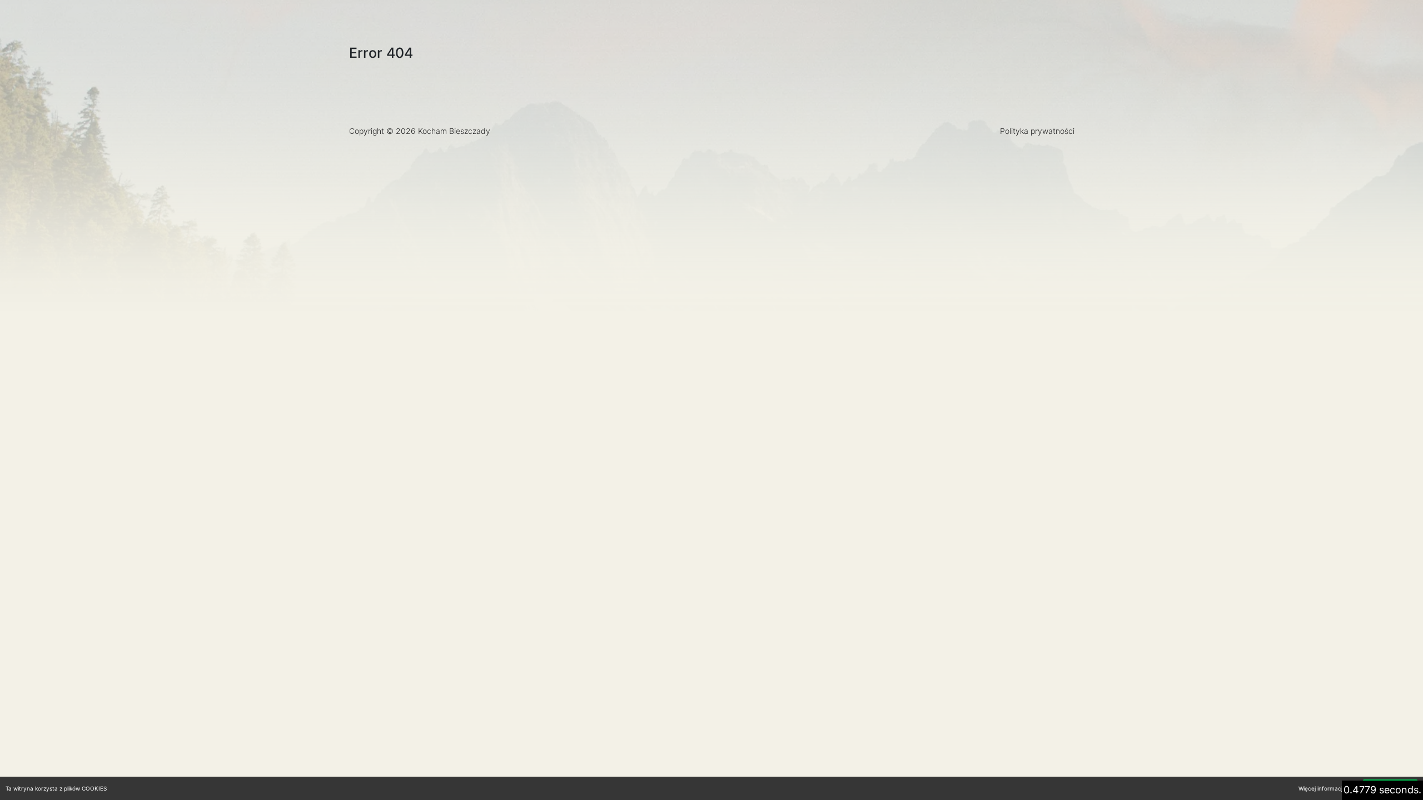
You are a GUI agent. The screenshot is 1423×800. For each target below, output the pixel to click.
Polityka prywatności (1037, 131)
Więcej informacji (1321, 788)
